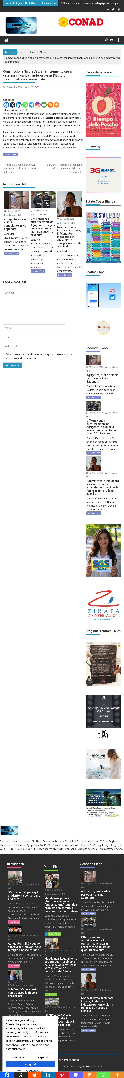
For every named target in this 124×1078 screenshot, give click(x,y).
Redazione (11, 215)
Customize (18, 1057)
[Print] (50, 105)
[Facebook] (6, 105)
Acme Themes (94, 1066)
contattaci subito (113, 848)
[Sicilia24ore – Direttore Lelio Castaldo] (6, 40)
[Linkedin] (19, 105)
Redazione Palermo (19, 985)
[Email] (44, 105)
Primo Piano (54, 934)
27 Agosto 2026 (66, 219)
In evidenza (14, 922)
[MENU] (120, 40)
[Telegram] (31, 105)
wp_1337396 (33, 87)
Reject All (43, 1057)
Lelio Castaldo (53, 894)
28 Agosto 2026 (13, 211)
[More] (56, 105)
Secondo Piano (10, 154)
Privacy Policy (100, 845)
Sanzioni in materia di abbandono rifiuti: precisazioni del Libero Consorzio (64, 168)
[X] (12, 105)
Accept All (30, 1064)
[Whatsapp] (25, 105)
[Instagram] (38, 105)
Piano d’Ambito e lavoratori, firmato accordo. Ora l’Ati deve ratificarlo (20, 168)
